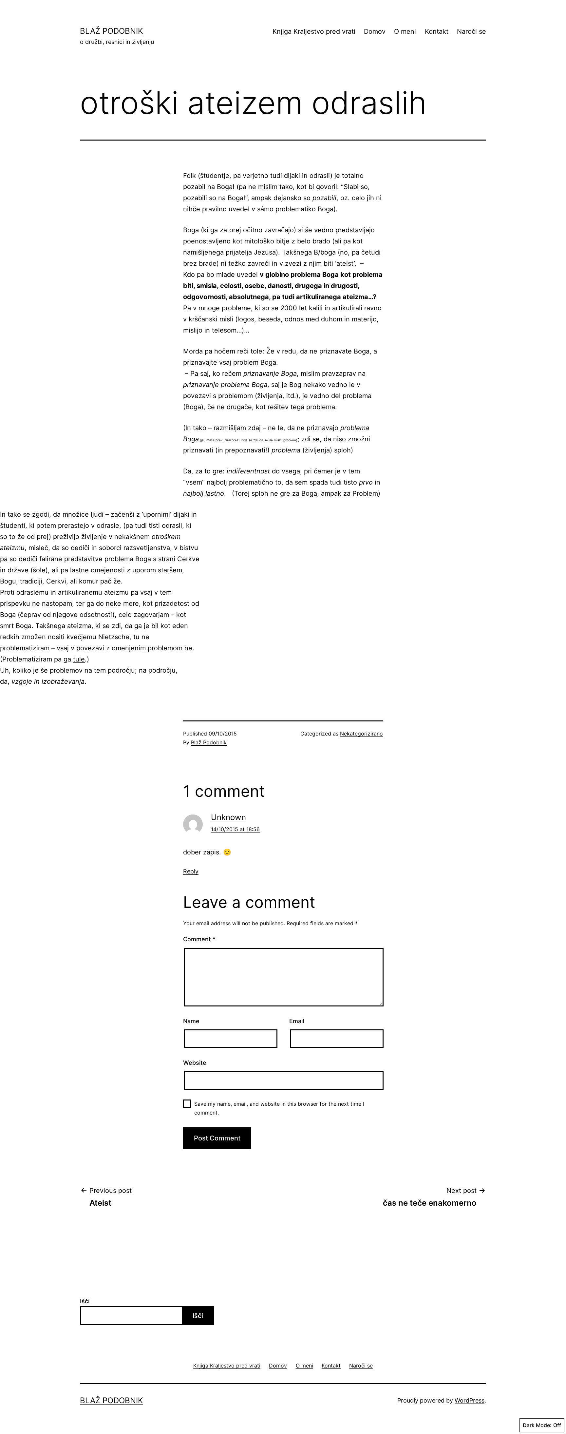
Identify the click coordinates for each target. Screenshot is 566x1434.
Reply (190, 871)
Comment (199, 939)
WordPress (469, 1400)
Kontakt (436, 31)
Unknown (228, 817)
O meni (405, 31)
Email (296, 1021)
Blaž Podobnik (111, 31)
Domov (375, 31)
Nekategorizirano (361, 733)
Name (191, 1021)
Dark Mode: (537, 1425)
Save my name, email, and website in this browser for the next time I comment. (279, 1108)
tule (79, 659)
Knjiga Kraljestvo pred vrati (314, 31)
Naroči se (471, 31)
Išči (84, 1301)
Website (194, 1062)
